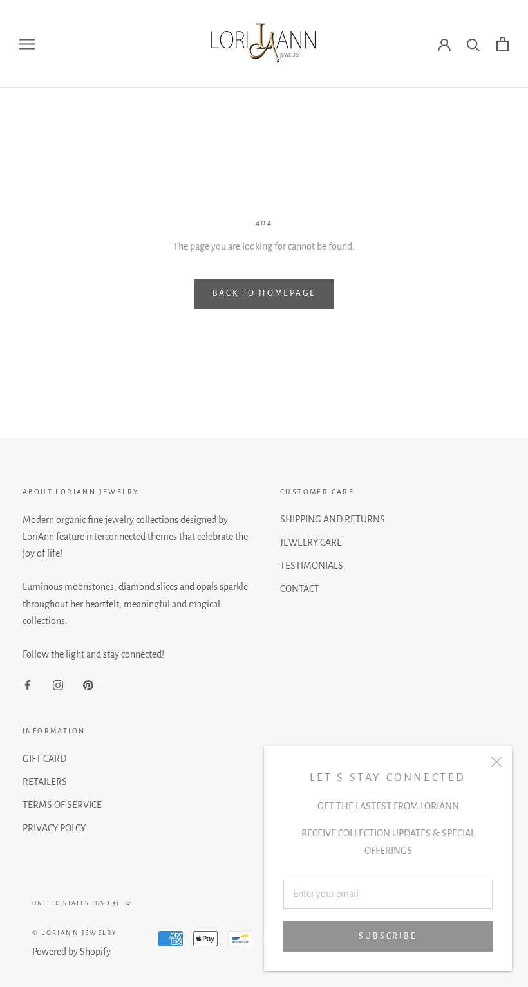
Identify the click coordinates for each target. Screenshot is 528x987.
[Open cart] (502, 44)
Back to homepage (264, 293)
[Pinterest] (88, 684)
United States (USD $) (76, 903)
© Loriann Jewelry (74, 932)
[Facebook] (28, 684)
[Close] (496, 762)
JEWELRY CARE (311, 542)
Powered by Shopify (71, 951)
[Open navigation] (27, 44)
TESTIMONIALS (311, 565)
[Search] (473, 44)
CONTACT (299, 589)
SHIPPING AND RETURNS (332, 519)
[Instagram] (58, 684)
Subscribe (388, 936)
